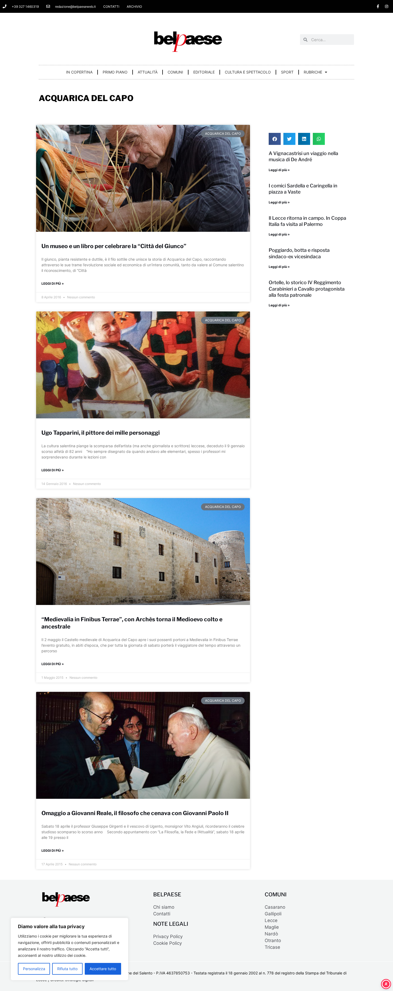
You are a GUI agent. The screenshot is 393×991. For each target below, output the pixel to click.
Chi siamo (163, 907)
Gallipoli (273, 913)
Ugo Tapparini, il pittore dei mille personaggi (100, 432)
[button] (275, 139)
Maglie (272, 927)
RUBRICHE (313, 72)
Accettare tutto (103, 968)
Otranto (273, 940)
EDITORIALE (204, 72)
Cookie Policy (167, 943)
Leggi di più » (52, 284)
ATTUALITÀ (147, 72)
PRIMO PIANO (115, 72)
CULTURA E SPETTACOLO (248, 72)
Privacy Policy (168, 936)
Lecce (271, 920)
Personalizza (34, 968)
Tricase (272, 947)
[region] (69, 949)
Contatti (161, 913)
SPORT (287, 72)
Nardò (271, 933)
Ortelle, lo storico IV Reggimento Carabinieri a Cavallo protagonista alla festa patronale (307, 289)
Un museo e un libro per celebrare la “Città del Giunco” (113, 246)
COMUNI (175, 72)
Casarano (275, 907)
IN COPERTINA (79, 72)
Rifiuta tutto (67, 968)
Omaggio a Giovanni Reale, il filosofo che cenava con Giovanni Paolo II (135, 813)
